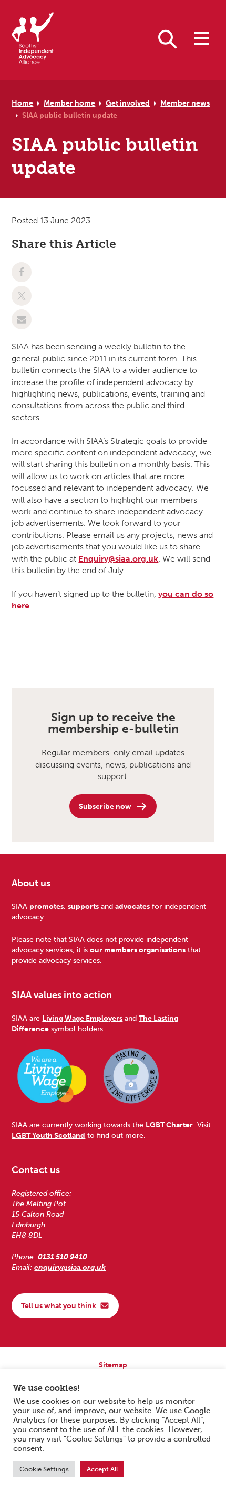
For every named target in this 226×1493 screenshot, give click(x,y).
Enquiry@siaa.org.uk (118, 559)
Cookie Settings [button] (44, 1469)
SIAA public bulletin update (69, 115)
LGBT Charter (169, 1124)
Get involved (128, 103)
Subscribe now (105, 806)
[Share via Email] (22, 319)
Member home (69, 103)
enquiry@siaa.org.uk (70, 1267)
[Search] (167, 38)
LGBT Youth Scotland (48, 1135)
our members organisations (138, 950)
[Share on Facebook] (22, 272)
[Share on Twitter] (22, 296)
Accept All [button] (102, 1469)
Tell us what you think (58, 1305)
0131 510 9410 (62, 1256)
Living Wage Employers (82, 1018)
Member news (185, 103)
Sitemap (113, 1365)
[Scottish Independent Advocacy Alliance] (33, 40)
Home (22, 103)
